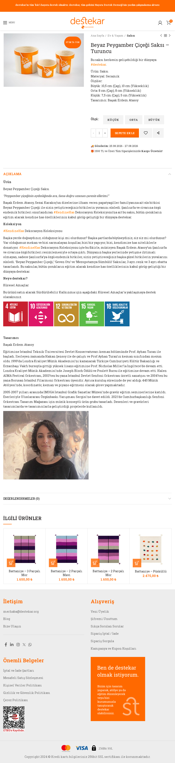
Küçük (113, 120)
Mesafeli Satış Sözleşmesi (23, 678)
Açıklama (12, 174)
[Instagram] (18, 644)
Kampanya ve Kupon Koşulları (113, 648)
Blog (6, 619)
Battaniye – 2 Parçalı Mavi (66, 573)
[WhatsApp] (30, 644)
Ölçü (94, 119)
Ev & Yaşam (115, 35)
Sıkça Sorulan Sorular (107, 626)
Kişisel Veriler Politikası (22, 685)
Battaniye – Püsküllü (150, 571)
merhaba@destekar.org (21, 611)
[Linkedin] (12, 644)
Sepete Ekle (125, 133)
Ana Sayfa (97, 35)
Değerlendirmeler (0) (21, 499)
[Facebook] (6, 644)
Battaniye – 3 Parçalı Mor (24, 573)
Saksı (131, 35)
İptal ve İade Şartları (18, 670)
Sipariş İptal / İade (105, 633)
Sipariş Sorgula (102, 641)
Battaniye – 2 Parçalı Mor (108, 573)
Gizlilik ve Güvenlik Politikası (26, 693)
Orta (133, 120)
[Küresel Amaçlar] (15, 314)
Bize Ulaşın (12, 626)
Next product (170, 35)
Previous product (161, 35)
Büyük (154, 120)
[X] (24, 644)
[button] (11, 563)
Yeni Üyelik (100, 611)
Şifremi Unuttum (104, 619)
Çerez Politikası (15, 700)
